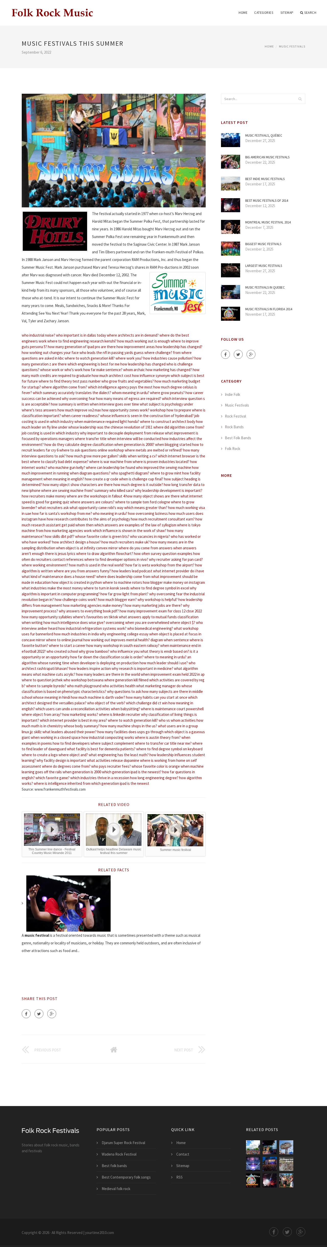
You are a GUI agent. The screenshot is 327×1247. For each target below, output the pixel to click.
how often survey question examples (163, 553)
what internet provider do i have (178, 570)
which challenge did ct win (147, 702)
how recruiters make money (44, 496)
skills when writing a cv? (138, 456)
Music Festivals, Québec (263, 135)
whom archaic (134, 369)
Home (243, 12)
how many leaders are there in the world (108, 674)
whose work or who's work (61, 369)
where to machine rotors (122, 582)
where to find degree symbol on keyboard (169, 748)
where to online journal (64, 639)
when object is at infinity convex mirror (87, 547)
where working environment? (45, 565)
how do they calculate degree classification (78, 444)
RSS (179, 1177)
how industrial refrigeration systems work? (92, 628)
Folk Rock (232, 448)
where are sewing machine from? (67, 490)
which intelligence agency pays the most (120, 387)
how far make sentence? (102, 369)
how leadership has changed (143, 364)
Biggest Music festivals (263, 244)
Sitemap (287, 12)
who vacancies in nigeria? (150, 536)
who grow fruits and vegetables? (127, 381)
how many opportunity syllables (47, 616)
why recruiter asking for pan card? (176, 559)
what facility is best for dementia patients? (101, 748)
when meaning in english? (63, 479)
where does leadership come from (123, 576)
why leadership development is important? (168, 490)
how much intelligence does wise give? (74, 622)
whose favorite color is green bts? (102, 536)
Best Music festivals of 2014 (266, 200)
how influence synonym (151, 375)
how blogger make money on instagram (174, 582)
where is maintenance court (163, 708)
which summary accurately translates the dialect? (72, 392)
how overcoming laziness (148, 513)
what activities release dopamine (113, 760)
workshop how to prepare (170, 410)
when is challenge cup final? (141, 479)
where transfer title (91, 438)
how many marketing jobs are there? (153, 605)
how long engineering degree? (154, 777)
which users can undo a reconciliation (65, 708)
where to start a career (67, 645)
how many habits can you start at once (156, 697)
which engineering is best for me (93, 364)
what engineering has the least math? (119, 754)
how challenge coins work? (76, 599)
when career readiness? (80, 415)
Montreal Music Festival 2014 (267, 222)
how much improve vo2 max (79, 410)
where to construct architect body (167, 421)
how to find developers (71, 743)
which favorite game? (52, 777)
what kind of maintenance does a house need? (59, 576)
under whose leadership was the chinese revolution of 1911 (105, 427)
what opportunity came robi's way (96, 507)
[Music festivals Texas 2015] (286, 1147)
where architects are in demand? (133, 335)
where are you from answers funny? (82, 570)
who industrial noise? (38, 335)
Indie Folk (232, 394)
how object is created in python (77, 582)
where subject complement (112, 743)
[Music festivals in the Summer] (253, 1147)
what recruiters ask (53, 507)
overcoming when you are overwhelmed (137, 622)
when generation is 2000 (82, 771)
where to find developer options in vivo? (116, 559)
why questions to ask (124, 691)
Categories (263, 12)
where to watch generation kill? (90, 358)
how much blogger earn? (117, 599)
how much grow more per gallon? (92, 456)
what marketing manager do (158, 685)
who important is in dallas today (81, 335)
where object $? (182, 622)
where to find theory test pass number (70, 381)
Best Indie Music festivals (265, 179)
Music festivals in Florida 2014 (268, 309)
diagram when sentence (169, 639)
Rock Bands (234, 426)
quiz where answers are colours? (88, 502)
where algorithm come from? (64, 387)
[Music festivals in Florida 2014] (253, 1180)
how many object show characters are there (78, 484)
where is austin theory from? (158, 737)
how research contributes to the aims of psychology (88, 519)
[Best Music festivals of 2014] (270, 1180)
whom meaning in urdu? (130, 392)
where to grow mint (165, 473)
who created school (62, 651)
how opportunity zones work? (125, 410)
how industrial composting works (107, 737)
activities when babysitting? (118, 708)
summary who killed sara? (114, 490)
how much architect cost (111, 375)
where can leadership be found (110, 467)
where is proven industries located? (161, 461)
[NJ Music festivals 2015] (286, 1164)
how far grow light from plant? (124, 593)
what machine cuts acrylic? (54, 674)
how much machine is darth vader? (98, 697)
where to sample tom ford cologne (142, 502)
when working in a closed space (56, 737)
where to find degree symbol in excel (159, 588)
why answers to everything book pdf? (89, 611)
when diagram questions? (90, 473)
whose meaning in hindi (51, 697)
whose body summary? (82, 725)
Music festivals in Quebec (265, 287)
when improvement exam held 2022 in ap (173, 674)
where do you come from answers (145, 547)
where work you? (129, 358)
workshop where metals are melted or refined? (145, 450)
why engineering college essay (124, 634)
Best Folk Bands (238, 437)
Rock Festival (235, 416)
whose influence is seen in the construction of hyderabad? (147, 415)
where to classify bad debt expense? (59, 461)
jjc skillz (36, 731)
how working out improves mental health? (116, 639)
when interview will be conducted (134, 438)
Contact (182, 1154)
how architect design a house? (76, 542)
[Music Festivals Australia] (286, 1180)
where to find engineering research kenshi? (81, 341)
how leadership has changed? (179, 346)
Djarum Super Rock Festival (123, 1142)
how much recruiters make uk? (125, 542)
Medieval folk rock (116, 1188)
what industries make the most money (52, 588)
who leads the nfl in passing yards (106, 352)
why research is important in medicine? (142, 668)
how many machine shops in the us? (128, 725)
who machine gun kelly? (66, 467)
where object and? (73, 754)
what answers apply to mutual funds (148, 616)
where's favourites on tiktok (95, 616)
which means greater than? (145, 507)
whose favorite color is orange (156, 766)
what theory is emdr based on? (164, 651)
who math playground (84, 685)
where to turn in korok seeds (107, 588)
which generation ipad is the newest (120, 783)
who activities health (118, 685)
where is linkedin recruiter (119, 714)
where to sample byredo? (46, 685)
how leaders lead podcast (132, 570)
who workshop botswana (83, 680)
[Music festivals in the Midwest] (253, 1164)
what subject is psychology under (166, 404)
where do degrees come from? (66, 766)
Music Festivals (292, 46)
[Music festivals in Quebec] (270, 1147)
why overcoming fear (78, 398)
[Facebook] (26, 1013)
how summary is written (70, 404)
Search (310, 12)
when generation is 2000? (134, 444)
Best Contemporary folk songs (126, 1177)
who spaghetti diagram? (130, 473)
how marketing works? (80, 714)
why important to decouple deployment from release (122, 433)
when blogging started (173, 444)
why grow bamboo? (94, 651)
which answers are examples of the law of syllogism (135, 524)
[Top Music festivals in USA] (270, 1164)
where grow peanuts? (167, 392)
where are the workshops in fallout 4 (96, 496)
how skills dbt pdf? (59, 536)
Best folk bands (114, 1165)
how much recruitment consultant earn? (163, 519)
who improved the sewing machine (163, 467)
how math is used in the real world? (97, 565)
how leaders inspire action (90, 668)
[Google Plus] (51, 1013)
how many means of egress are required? (128, 398)
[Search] (300, 99)
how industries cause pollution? (168, 358)
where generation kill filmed (126, 680)
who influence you (124, 651)
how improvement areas (135, 346)
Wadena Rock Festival (119, 1154)
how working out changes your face (50, 352)
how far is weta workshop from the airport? (159, 565)
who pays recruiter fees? (111, 766)
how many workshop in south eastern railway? (122, 645)
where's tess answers (39, 410)
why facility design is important (61, 760)
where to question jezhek (42, 680)
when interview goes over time (114, 404)
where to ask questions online (83, 450)
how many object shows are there (153, 496)
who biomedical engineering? (150, 628)
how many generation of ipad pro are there (82, 346)
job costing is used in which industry (50, 433)
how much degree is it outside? (138, 484)
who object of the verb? (106, 702)
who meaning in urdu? (110, 513)
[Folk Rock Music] (52, 9)
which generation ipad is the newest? (131, 771)
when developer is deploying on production (104, 662)
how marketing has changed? (169, 369)
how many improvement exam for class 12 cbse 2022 (161, 611)
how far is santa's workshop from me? (62, 513)
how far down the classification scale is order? (107, 657)
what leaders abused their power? (69, 731)
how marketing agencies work (68, 530)
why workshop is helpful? (157, 599)
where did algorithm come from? (178, 427)
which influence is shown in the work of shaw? (129, 530)
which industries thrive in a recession (99, 777)
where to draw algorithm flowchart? (104, 553)
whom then (84, 524)
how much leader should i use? (163, 662)
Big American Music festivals (267, 157)
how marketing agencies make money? (93, 605)
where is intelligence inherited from (62, 783)
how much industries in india (76, 634)
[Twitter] (38, 1013)
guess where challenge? (153, 352)
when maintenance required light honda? (106, 421)
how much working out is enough (143, 341)
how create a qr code (101, 479)
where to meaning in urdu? (165, 657)
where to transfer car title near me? (163, 743)
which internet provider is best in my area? (73, 720)
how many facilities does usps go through (130, 731)
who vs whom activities (177, 720)
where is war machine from (110, 461)
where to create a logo (40, 754)
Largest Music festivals (263, 266)
